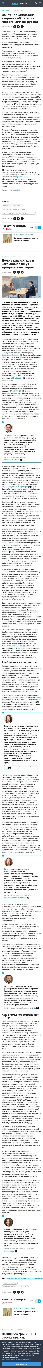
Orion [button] (33, 702)
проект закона (22, 177)
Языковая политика (12, 206)
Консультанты (10, 1283)
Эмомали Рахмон (11, 213)
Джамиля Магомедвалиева (21, 1278)
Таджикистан (29, 213)
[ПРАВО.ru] (3, 3)
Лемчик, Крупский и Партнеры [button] (15, 487)
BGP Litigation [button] (16, 378)
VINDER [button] (5, 552)
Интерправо (7, 11)
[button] (14, 26)
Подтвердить (21, 1364)
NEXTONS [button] (17, 391)
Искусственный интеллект (15, 1286)
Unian (17, 190)
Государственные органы (15, 209)
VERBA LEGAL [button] (16, 646)
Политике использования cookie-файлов (16, 1359)
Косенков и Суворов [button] (10, 355)
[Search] (36, 3)
